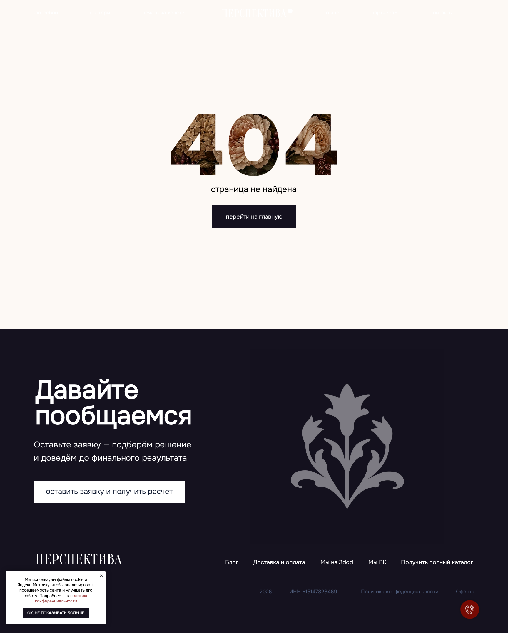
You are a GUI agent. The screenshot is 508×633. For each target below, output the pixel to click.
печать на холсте (163, 12)
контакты (441, 12)
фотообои (46, 12)
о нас (332, 12)
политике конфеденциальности (61, 598)
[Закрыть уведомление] (101, 575)
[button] (437, 563)
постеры (100, 12)
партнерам (384, 12)
